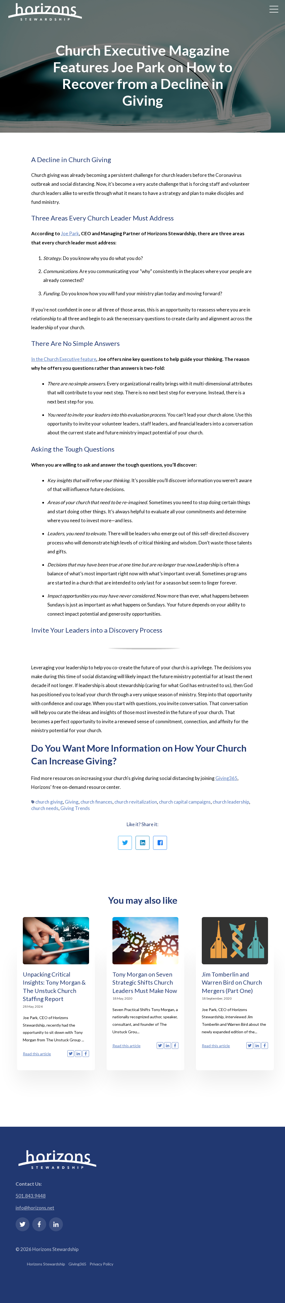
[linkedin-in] (56, 1224)
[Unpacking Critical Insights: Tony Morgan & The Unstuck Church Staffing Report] (56, 940)
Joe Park (70, 233)
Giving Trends (75, 808)
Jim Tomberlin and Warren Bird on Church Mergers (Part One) (232, 982)
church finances (96, 802)
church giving (49, 802)
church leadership (231, 802)
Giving (71, 802)
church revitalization (135, 802)
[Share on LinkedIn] (142, 843)
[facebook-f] (39, 1224)
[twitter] (23, 1224)
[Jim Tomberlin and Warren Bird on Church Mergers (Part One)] (235, 940)
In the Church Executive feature (63, 359)
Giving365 (226, 778)
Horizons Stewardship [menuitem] (46, 1264)
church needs (44, 808)
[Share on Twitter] (125, 843)
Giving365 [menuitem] (77, 1264)
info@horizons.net (35, 1208)
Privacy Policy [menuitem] (101, 1264)
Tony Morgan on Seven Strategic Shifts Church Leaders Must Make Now (144, 982)
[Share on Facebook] (160, 843)
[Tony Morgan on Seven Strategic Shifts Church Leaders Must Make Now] (145, 940)
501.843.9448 (31, 1196)
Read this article (37, 1053)
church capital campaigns (185, 802)
